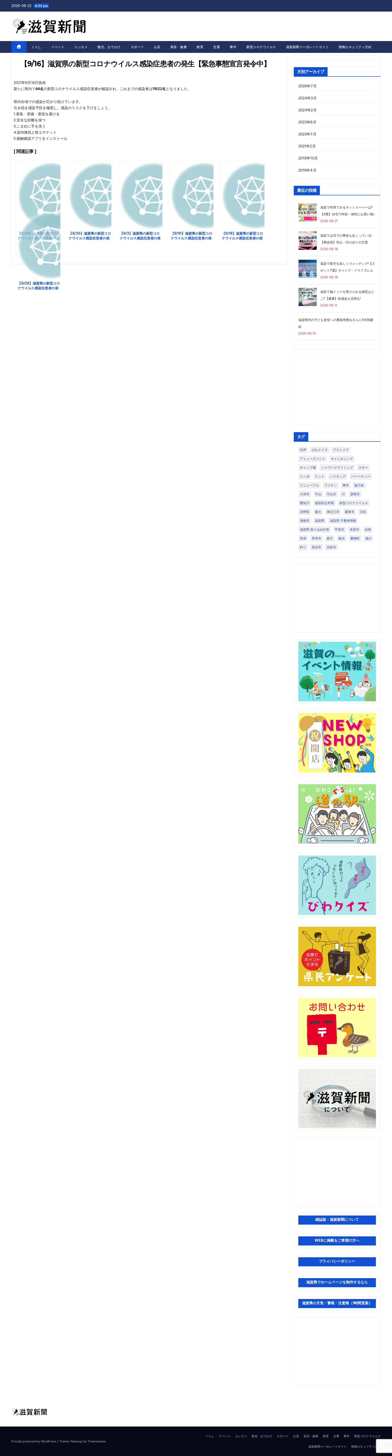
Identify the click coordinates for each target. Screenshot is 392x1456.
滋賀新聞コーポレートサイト (307, 47)
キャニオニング (342, 459)
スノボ (304, 476)
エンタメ (81, 47)
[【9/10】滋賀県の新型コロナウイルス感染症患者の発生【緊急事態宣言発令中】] (191, 183)
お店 (157, 47)
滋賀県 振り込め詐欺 (314, 529)
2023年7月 (307, 134)
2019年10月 (308, 158)
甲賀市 (339, 529)
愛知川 (304, 503)
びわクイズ (320, 450)
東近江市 (333, 512)
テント (319, 476)
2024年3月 (307, 98)
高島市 (331, 547)
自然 (368, 529)
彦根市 (355, 494)
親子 (330, 538)
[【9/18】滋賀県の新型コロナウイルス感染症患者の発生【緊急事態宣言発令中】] (242, 183)
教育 (200, 47)
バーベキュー (360, 476)
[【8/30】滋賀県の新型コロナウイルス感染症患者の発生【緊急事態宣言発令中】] (89, 183)
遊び (368, 538)
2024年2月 (307, 110)
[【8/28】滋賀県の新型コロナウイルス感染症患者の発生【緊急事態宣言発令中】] (38, 183)
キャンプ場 (308, 467)
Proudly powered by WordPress (34, 1441)
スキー (363, 467)
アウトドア (341, 450)
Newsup (76, 1441)
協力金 (359, 485)
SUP (303, 450)
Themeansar (96, 1441)
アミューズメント (312, 459)
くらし (37, 47)
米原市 (354, 529)
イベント (57, 47)
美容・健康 (178, 47)
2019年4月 (307, 170)
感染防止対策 (324, 503)
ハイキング (338, 476)
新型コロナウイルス (261, 47)
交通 (216, 47)
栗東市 (349, 512)
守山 (318, 494)
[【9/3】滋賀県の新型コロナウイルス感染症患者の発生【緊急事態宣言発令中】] (140, 183)
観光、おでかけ (109, 47)
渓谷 (363, 512)
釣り (303, 547)
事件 (233, 47)
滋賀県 (319, 520)
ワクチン (330, 485)
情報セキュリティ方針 (355, 47)
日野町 (304, 512)
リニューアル (309, 485)
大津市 (304, 494)
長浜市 (316, 547)
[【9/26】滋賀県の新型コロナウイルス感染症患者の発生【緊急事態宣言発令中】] (38, 233)
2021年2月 (307, 146)
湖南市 (304, 520)
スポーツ (137, 47)
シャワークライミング (337, 467)
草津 (303, 538)
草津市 (316, 538)
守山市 (331, 494)
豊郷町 (355, 538)
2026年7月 (307, 86)
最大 (318, 512)
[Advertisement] (337, 391)
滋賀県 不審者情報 (343, 520)
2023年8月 (307, 122)
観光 (341, 538)
